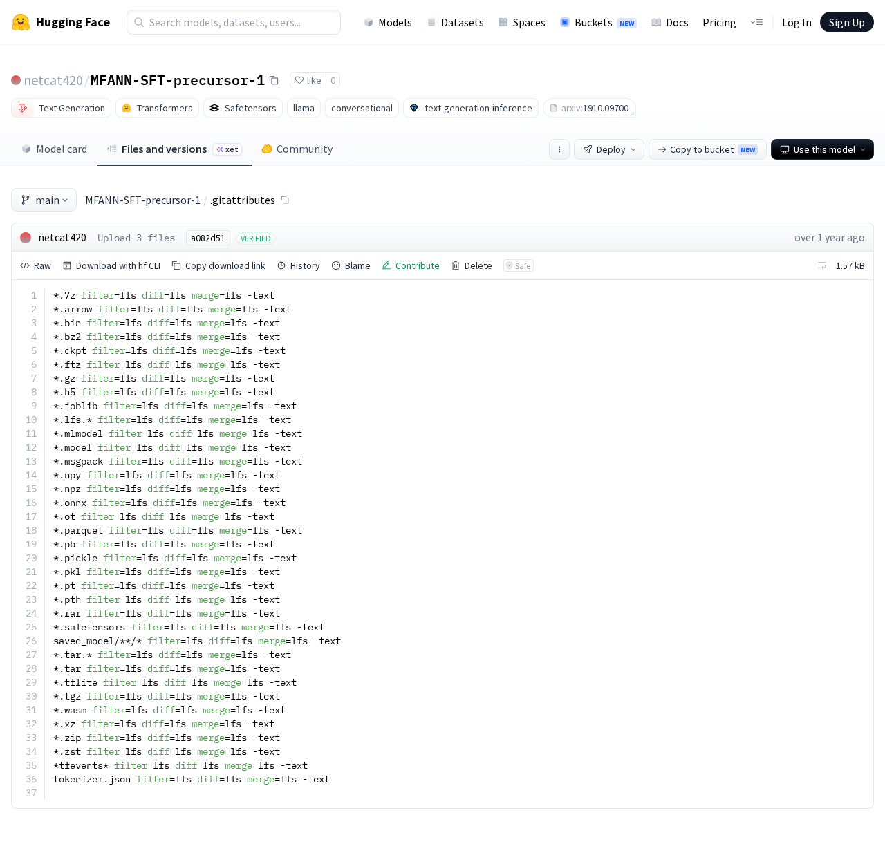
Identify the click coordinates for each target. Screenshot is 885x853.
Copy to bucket (712, 149)
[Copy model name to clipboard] (274, 80)
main (47, 200)
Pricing (719, 22)
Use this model (824, 149)
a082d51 (208, 238)
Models (395, 22)
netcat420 (53, 79)
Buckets (604, 22)
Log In (797, 22)
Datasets (462, 22)
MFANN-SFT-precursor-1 (178, 79)
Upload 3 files (136, 238)
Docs (677, 22)
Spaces (529, 22)
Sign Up (847, 22)
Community (305, 149)
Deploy (611, 149)
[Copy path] (285, 200)
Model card (61, 149)
